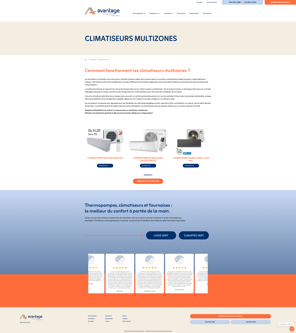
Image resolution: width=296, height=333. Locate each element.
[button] (148, 175)
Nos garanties (194, 13)
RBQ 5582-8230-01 (25, 323)
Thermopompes (138, 13)
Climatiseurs (153, 13)
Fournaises (167, 13)
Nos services (181, 13)
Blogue (124, 316)
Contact (107, 321)
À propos (199, 2)
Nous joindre (207, 13)
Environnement (212, 2)
